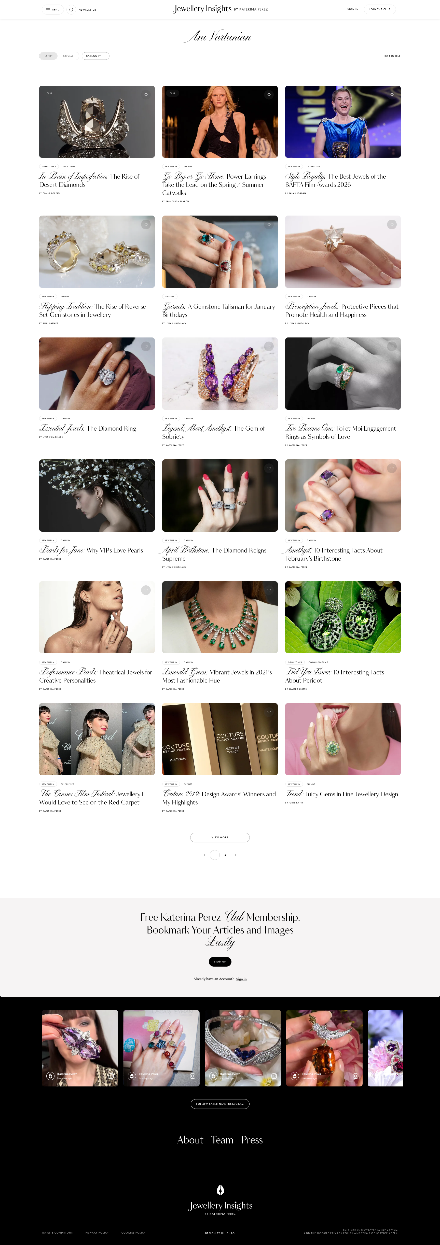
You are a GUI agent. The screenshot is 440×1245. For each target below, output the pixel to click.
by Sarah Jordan (295, 193)
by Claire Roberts (50, 193)
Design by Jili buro (220, 1233)
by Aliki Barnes (48, 323)
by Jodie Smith (294, 802)
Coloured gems (318, 662)
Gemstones (49, 166)
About (190, 1140)
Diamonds (69, 166)
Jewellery (171, 166)
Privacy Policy (97, 1232)
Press (252, 1140)
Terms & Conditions (57, 1232)
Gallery (169, 296)
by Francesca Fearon (175, 201)
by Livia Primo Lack (174, 323)
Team (222, 1140)
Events (188, 784)
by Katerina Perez (173, 445)
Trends (188, 166)
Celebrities (313, 166)
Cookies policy (133, 1232)
